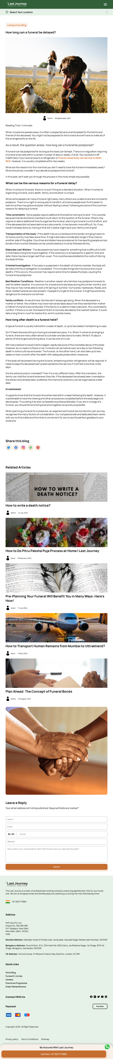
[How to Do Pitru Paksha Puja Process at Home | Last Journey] (56, 532)
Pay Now (100, 1006)
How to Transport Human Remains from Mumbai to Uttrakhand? (55, 646)
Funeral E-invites (14, 976)
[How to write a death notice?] (56, 487)
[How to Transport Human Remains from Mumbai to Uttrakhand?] (56, 627)
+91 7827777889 (18, 901)
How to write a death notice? (28, 505)
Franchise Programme (16, 983)
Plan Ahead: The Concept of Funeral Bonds (39, 691)
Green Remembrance (16, 986)
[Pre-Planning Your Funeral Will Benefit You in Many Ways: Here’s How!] (56, 578)
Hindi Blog (11, 972)
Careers (9, 979)
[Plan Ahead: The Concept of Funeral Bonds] (56, 673)
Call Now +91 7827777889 (54, 1054)
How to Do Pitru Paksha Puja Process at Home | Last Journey (52, 551)
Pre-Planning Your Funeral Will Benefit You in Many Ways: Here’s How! (55, 598)
